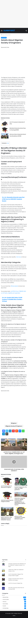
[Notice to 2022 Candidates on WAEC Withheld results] (21, 511)
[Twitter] (7, 431)
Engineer (14, 423)
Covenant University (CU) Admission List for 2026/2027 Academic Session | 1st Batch (17, 565)
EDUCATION (7, 34)
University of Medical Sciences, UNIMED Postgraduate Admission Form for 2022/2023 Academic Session (20, 501)
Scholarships (5, 608)
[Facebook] (3, 431)
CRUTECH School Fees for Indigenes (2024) (7, 501)
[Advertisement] (14, 14)
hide (8, 143)
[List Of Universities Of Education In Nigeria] (7, 481)
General (4, 601)
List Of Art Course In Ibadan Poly (15, 583)
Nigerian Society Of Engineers (14, 426)
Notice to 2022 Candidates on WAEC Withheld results (20, 518)
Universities (5, 603)
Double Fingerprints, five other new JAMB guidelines (21, 488)
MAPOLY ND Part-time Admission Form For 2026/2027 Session (6, 518)
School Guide (6, 599)
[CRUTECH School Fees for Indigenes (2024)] (7, 495)
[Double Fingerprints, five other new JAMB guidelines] (21, 482)
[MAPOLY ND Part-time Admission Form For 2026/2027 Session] (7, 511)
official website (14, 286)
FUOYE (4, 605)
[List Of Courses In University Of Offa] (4, 123)
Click (17, 257)
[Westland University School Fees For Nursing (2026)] (4, 129)
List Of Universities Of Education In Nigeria (6, 486)
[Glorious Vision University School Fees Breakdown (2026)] (4, 135)
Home (3, 34)
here (20, 257)
